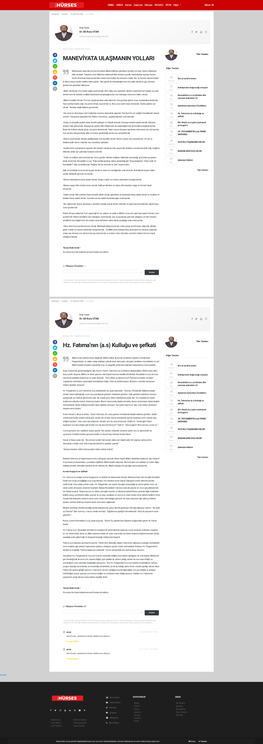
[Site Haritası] (81, 710)
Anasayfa (55, 14)
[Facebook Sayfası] (52, 710)
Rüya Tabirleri (181, 712)
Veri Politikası (56, 726)
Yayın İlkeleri (56, 723)
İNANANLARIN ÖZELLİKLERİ (190, 151)
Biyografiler (181, 709)
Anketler (179, 706)
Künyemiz (113, 718)
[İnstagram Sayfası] (61, 710)
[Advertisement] (34, 52)
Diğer (176, 5)
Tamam (203, 741)
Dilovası (148, 5)
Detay (192, 741)
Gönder (152, 272)
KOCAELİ (159, 5)
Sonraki (3, 675)
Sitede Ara (180, 703)
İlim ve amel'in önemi (187, 78)
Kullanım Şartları (80, 720)
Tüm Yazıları (202, 54)
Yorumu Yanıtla (72, 641)
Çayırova (138, 5)
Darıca (128, 5)
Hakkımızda (56, 720)
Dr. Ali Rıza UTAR (77, 14)
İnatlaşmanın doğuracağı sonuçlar (193, 87)
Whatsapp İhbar (80, 723)
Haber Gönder (79, 726)
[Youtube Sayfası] (66, 710)
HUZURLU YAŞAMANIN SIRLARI (191, 142)
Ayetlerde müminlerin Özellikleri (192, 106)
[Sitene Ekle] (86, 710)
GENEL (111, 5)
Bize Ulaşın (114, 723)
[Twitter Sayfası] (56, 710)
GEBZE (119, 5)
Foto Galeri (114, 697)
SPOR (168, 5)
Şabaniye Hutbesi (185, 160)
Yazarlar (65, 14)
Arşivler (113, 713)
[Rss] (76, 710)
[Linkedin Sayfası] (71, 710)
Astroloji (179, 715)
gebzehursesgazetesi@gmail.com (93, 36)
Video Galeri (115, 702)
